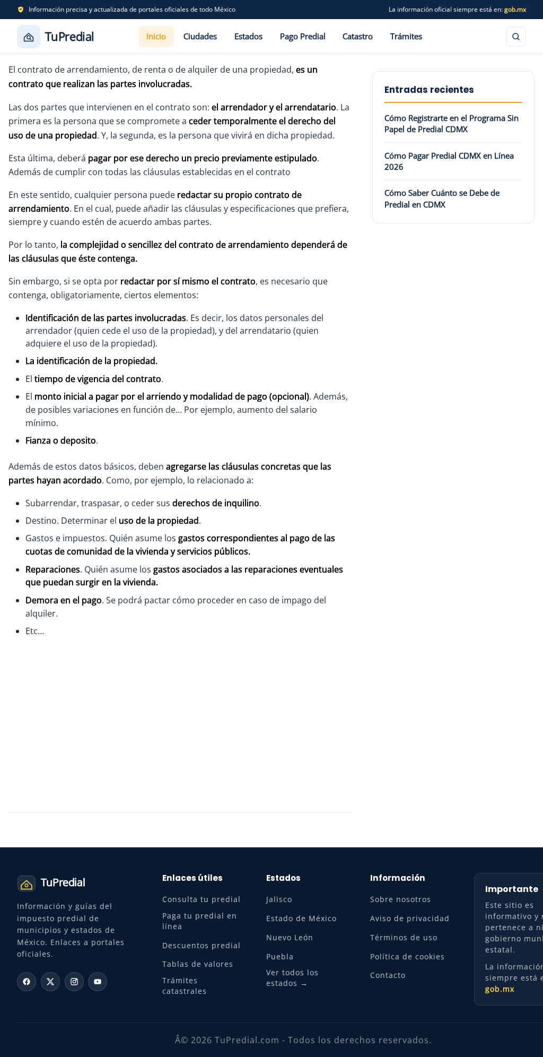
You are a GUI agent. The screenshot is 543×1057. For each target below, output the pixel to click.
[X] (50, 981)
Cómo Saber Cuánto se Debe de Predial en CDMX (442, 198)
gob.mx (515, 9)
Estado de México (301, 918)
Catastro (358, 36)
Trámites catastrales (184, 985)
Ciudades (200, 36)
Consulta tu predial (201, 899)
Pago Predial (303, 36)
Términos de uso (403, 937)
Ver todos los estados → (292, 977)
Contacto (388, 975)
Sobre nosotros (400, 899)
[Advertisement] (179, 725)
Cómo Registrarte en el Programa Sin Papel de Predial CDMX (451, 123)
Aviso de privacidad (410, 918)
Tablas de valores (197, 964)
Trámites (406, 36)
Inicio (156, 36)
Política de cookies (407, 956)
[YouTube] (97, 981)
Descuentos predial (201, 945)
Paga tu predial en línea (199, 921)
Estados (248, 36)
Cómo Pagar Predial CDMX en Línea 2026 (449, 161)
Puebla (280, 956)
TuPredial (69, 36)
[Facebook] (26, 981)
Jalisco (279, 899)
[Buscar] (516, 37)
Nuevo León (289, 937)
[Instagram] (74, 981)
